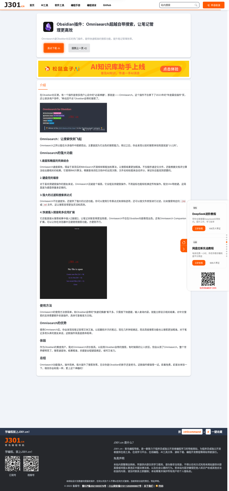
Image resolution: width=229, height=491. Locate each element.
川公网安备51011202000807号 (125, 485)
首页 (32, 5)
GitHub (107, 5)
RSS (161, 485)
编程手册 (75, 5)
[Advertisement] (114, 401)
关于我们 (148, 485)
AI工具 (44, 5)
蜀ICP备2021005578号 (94, 485)
